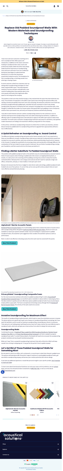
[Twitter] (33, 53)
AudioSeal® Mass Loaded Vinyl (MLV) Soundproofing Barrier (31, 332)
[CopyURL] (35, 53)
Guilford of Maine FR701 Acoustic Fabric (34, 230)
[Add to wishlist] (26, 383)
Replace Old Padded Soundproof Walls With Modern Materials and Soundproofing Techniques (25, 16)
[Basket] (58, 6)
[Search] (7, 6)
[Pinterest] (30, 53)
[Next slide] (59, 398)
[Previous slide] (3, 398)
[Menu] (4, 6)
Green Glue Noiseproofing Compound (27, 334)
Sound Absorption (31, 24)
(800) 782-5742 (35, 369)
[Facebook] (31, 53)
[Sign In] (54, 6)
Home (4, 16)
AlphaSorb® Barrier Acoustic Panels (11, 228)
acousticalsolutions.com (8, 370)
